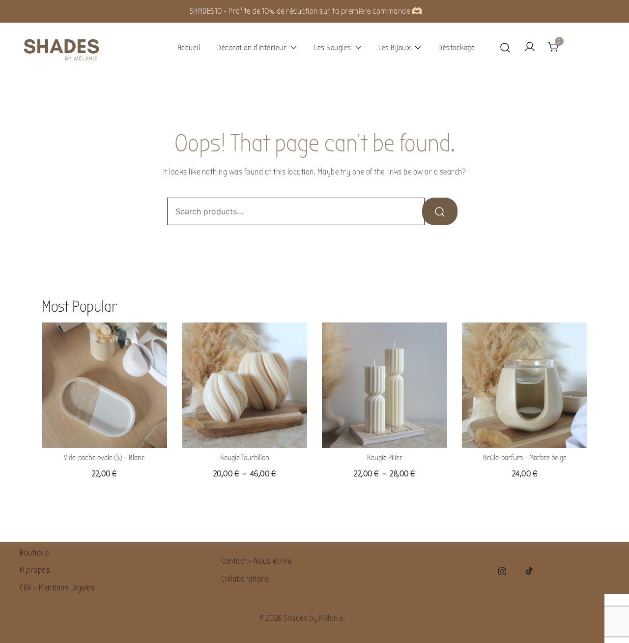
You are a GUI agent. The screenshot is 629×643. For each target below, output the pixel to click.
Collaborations (245, 579)
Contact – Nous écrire (256, 561)
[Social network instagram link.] (502, 570)
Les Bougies (332, 47)
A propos (35, 570)
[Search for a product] (505, 47)
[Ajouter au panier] (104, 432)
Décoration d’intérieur (251, 47)
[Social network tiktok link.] (530, 570)
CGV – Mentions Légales (57, 587)
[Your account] (530, 47)
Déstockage (456, 47)
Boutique (34, 552)
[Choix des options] (244, 432)
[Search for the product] (439, 211)
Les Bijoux (394, 47)
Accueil (188, 47)
